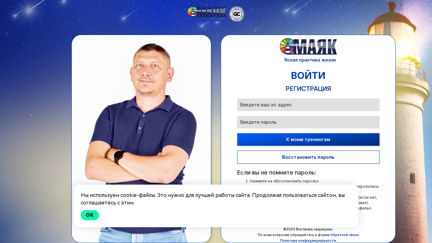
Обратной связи (344, 235)
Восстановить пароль (308, 157)
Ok (90, 215)
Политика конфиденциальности (308, 240)
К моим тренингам (308, 139)
